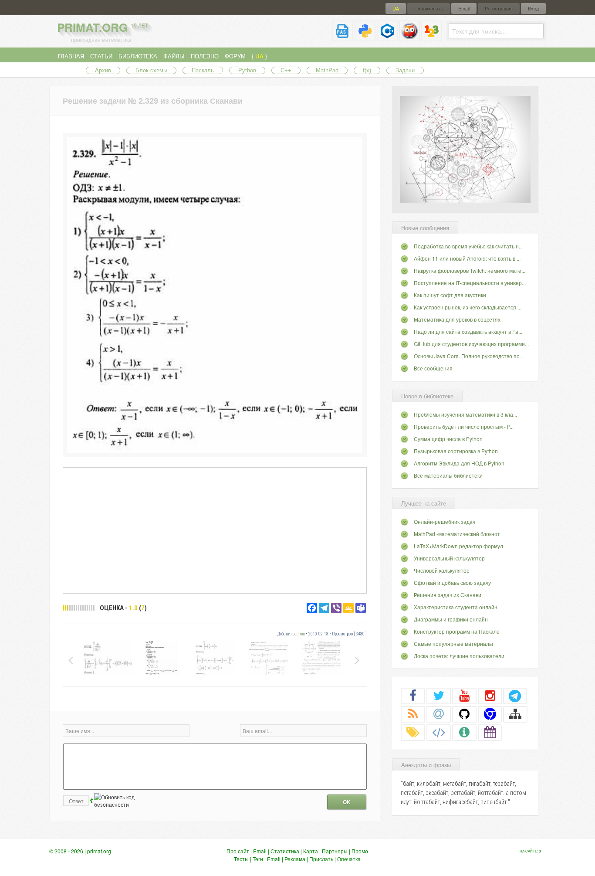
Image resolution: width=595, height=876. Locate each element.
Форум (235, 56)
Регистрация (499, 8)
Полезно (205, 56)
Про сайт (238, 851)
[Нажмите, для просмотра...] (214, 450)
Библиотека (137, 56)
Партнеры (335, 851)
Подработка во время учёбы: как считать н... (468, 246)
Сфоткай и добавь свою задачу (452, 582)
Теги (258, 858)
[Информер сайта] (464, 732)
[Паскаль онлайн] (342, 37)
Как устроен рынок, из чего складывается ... (467, 307)
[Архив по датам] (490, 732)
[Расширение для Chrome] (490, 714)
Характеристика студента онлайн (455, 607)
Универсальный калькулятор (449, 558)
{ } (259, 56)
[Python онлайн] (365, 37)
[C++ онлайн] (387, 37)
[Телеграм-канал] (515, 695)
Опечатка (349, 858)
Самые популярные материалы (453, 643)
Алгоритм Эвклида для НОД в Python (459, 463)
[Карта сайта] (515, 714)
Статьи (101, 56)
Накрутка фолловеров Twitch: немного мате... (469, 270)
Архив (103, 70)
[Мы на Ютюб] (464, 695)
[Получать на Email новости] (438, 714)
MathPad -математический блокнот (457, 533)
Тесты (241, 858)
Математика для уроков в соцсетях (457, 319)
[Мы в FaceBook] (413, 695)
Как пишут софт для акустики (450, 295)
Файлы (174, 56)
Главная (71, 56)
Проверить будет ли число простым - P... (464, 426)
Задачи (405, 70)
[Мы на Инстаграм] (490, 695)
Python (247, 70)
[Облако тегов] (413, 732)
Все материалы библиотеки (448, 475)
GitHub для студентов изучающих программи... (471, 343)
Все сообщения (433, 368)
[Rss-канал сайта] (413, 714)
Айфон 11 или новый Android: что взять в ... (467, 258)
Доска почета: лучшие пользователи (459, 655)
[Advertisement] (214, 530)
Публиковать (428, 8)
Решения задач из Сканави (447, 594)
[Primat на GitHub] (464, 714)
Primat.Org (102, 27)
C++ (286, 70)
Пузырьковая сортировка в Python (456, 451)
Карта (310, 851)
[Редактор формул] (431, 37)
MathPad (327, 70)
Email (464, 8)
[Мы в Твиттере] (438, 695)
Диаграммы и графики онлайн (451, 619)
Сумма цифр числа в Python (448, 438)
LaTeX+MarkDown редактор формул (458, 546)
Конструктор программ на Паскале (457, 631)
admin (299, 634)
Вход (533, 8)
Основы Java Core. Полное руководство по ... (469, 356)
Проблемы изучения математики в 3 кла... (465, 414)
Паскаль (203, 70)
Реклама (294, 858)
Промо (360, 851)
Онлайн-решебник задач (444, 521)
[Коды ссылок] (438, 732)
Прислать (321, 858)
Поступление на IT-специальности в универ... (470, 282)
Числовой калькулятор (442, 570)
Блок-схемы (151, 70)
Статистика (284, 851)
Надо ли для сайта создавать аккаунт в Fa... (468, 331)
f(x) (367, 70)
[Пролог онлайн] (409, 37)
